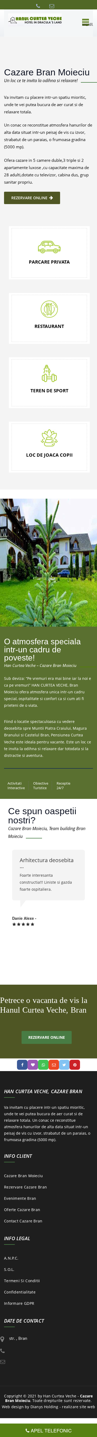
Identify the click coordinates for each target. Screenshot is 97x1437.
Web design (13, 1406)
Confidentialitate (20, 1292)
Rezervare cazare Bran (25, 1187)
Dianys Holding (44, 1406)
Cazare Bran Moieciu (23, 1175)
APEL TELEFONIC (50, 1430)
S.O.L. (9, 1269)
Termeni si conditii (22, 1280)
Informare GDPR (19, 1303)
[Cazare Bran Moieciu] (35, 19)
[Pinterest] (75, 1065)
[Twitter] (64, 1065)
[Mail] (53, 1065)
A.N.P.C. (11, 1258)
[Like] (32, 1065)
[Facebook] (22, 1065)
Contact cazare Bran (23, 1220)
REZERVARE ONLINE (29, 197)
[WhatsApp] (43, 1065)
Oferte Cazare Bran (22, 1209)
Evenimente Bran (20, 1198)
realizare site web (78, 1406)
